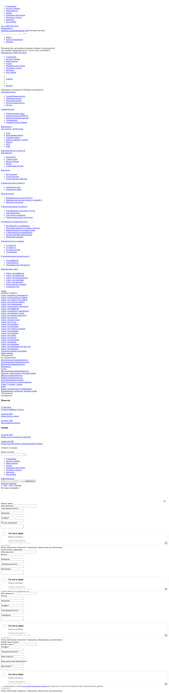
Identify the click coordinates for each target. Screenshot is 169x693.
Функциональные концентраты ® (15, 256)
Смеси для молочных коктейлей (14, 306)
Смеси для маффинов (15, 273)
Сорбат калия (11, 159)
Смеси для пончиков (9, 326)
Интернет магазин (8, 483)
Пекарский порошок (14, 237)
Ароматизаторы (7, 109)
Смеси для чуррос (8, 335)
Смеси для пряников (9, 331)
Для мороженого (13, 213)
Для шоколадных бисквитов (18, 265)
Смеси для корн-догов (10, 320)
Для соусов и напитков (15, 215)
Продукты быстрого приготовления (16, 382)
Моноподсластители (14, 202)
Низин (9, 164)
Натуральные (11, 174)
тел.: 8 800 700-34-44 (9, 26)
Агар (8, 133)
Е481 (8, 146)
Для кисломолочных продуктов (19, 217)
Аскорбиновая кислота (15, 96)
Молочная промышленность (13, 364)
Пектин (9, 142)
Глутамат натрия (13, 250)
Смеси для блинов (8, 338)
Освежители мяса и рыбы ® (13, 183)
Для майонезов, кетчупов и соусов (20, 211)
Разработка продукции (15, 15)
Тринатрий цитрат (14, 101)
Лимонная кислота (14, 98)
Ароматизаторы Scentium (16, 122)
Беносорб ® (11, 157)
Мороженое (6, 366)
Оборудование (7, 353)
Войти (8, 37)
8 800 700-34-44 (19, 53)
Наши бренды (12, 11)
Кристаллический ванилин (17, 118)
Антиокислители (8, 92)
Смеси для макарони (14, 282)
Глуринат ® (11, 245)
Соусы (3, 369)
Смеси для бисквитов (15, 275)
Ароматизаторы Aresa (15, 113)
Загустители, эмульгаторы (12, 129)
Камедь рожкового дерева (17, 140)
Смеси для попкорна (9, 333)
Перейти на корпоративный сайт (15, 30)
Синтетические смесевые (16, 179)
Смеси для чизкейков (15, 280)
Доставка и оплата (14, 17)
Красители (5, 170)
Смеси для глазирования (11, 304)
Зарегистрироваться (14, 39)
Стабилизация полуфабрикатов (19, 232)
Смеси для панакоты (9, 324)
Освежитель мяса (13, 187)
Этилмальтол (11, 252)
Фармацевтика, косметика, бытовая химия (19, 391)
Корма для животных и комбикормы (16, 389)
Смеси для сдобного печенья (13, 329)
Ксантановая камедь (14, 135)
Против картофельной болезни (19, 235)
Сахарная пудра (12, 287)
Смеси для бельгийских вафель (14, 297)
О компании (11, 6)
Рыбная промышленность (12, 378)
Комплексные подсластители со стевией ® (24, 200)
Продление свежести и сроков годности (23, 228)
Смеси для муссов (8, 322)
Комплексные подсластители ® (19, 198)
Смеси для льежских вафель (13, 302)
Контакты (10, 20)
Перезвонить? (7, 28)
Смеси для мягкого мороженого (14, 295)
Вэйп (3, 387)
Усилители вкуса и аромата (12, 241)
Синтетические (12, 177)
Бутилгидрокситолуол (15, 103)
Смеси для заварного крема (12, 313)
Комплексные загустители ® (13, 151)
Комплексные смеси (9, 269)
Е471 (8, 144)
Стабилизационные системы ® (14, 206)
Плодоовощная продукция (12, 380)
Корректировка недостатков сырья (20, 230)
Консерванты (6, 153)
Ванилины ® (6, 127)
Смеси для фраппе (8, 342)
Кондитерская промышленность (14, 360)
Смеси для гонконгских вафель (14, 300)
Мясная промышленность (12, 375)
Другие (9, 105)
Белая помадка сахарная (16, 284)
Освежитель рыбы (13, 189)
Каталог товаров (13, 8)
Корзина (9, 42)
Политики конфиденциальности (35, 686)
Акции (9, 13)
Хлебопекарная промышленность (15, 362)
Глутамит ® (11, 248)
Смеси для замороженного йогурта (16, 346)
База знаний (11, 22)
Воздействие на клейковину (18, 226)
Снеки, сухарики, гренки (11, 384)
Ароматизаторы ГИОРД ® (17, 116)
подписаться (30, 481)
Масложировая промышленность (15, 371)
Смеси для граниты (9, 318)
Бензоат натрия (12, 161)
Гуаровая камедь (13, 137)
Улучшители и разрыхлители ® (14, 222)
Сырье (3, 291)
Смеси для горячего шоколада (13, 315)
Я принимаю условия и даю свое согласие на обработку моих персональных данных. (53, 686)
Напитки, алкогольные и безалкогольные (18, 373)
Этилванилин (12, 120)
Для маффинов (12, 260)
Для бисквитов (12, 263)
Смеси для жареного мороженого (15, 311)
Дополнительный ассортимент (14, 351)
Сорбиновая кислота (14, 166)
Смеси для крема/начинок (17, 278)
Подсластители (7, 194)
